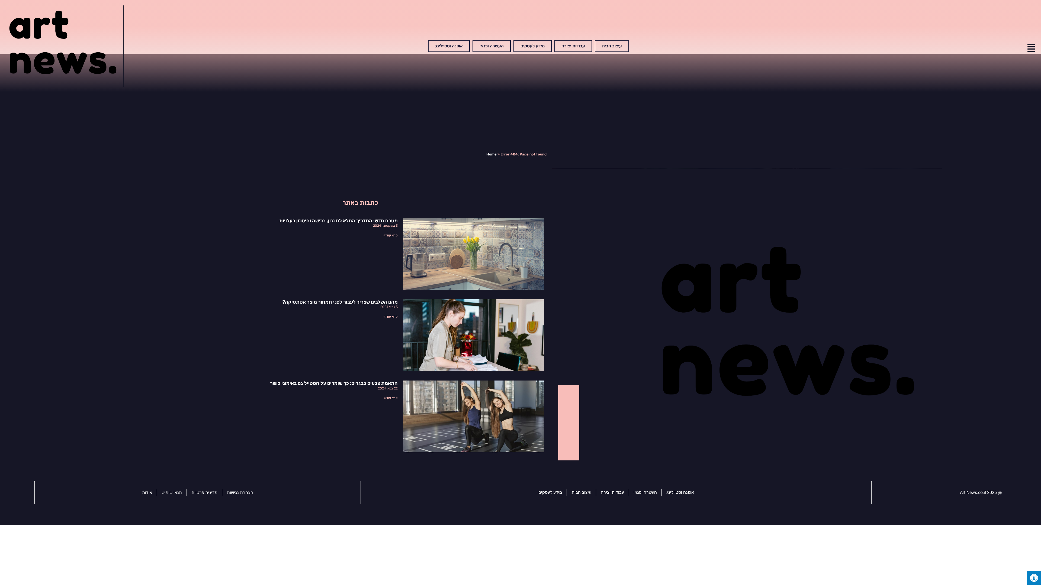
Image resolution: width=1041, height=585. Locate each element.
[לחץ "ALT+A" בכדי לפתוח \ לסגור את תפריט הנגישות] (1034, 578)
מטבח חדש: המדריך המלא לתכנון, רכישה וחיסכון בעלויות (338, 221)
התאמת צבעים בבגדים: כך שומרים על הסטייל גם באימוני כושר (334, 383)
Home (491, 154)
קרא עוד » (391, 235)
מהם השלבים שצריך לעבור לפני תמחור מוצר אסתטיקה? (340, 302)
